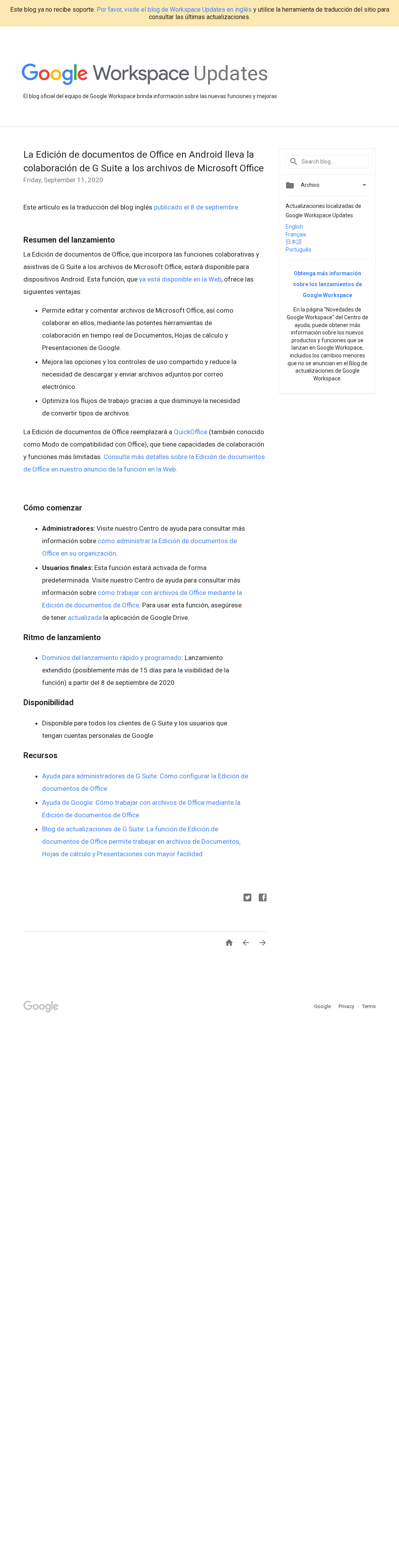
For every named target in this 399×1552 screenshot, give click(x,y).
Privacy (347, 1006)
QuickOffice (190, 432)
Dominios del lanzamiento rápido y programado (112, 658)
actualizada (85, 617)
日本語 (294, 242)
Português (298, 249)
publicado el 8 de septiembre (196, 207)
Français (296, 234)
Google (323, 1006)
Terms (369, 1006)
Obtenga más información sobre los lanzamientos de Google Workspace (327, 284)
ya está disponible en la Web (180, 279)
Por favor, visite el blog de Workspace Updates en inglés (174, 9)
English (294, 226)
